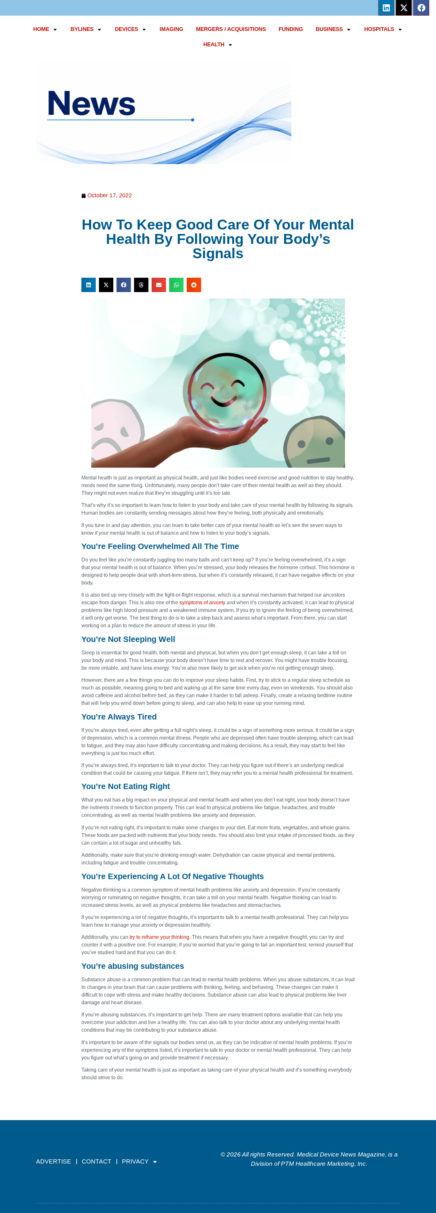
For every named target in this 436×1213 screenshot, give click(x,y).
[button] (88, 285)
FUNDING (291, 29)
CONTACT (96, 1161)
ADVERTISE (53, 1161)
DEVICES (126, 29)
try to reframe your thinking (159, 937)
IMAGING (171, 29)
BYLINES (82, 29)
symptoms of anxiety (202, 602)
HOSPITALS (379, 29)
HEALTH (213, 44)
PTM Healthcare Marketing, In (322, 1163)
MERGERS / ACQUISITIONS (231, 29)
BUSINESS (329, 29)
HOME (41, 29)
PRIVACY (135, 1161)
